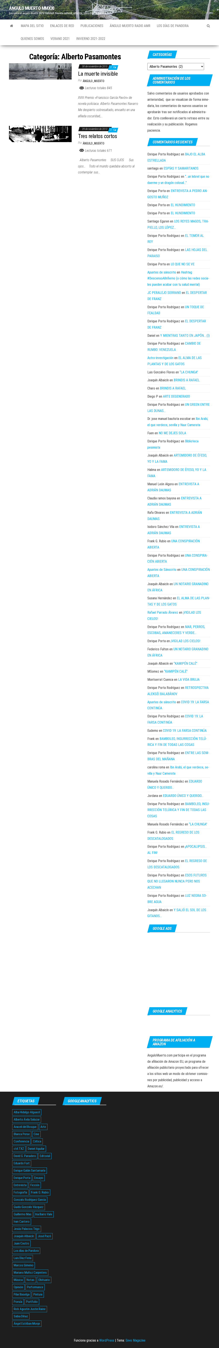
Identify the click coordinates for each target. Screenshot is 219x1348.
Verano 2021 (60, 39)
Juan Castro (21, 1243)
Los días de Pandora (173, 26)
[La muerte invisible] (40, 71)
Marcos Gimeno (23, 1265)
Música (18, 1280)
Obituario (44, 1280)
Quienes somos (32, 39)
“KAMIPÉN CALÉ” (185, 663)
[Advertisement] (178, 970)
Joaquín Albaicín (24, 1236)
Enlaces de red (62, 26)
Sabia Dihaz (21, 1316)
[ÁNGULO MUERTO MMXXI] (12, 26)
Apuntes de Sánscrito (161, 570)
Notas (30, 1280)
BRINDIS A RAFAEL (187, 380)
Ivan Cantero (22, 1221)
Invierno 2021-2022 (90, 39)
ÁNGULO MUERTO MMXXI (31, 8)
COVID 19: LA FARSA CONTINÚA (185, 731)
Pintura (37, 1294)
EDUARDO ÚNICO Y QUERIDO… (183, 796)
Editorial (45, 1156)
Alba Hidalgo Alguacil (27, 1112)
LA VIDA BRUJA (189, 680)
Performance (35, 1287)
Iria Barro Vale (43, 1214)
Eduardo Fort (22, 1163)
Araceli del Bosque (25, 1127)
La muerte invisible (98, 74)
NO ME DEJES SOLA (172, 433)
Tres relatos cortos (97, 136)
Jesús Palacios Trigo (27, 1229)
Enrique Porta (22, 1178)
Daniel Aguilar (36, 1149)
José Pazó (44, 1236)
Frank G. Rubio (40, 1192)
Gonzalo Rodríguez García (30, 1200)
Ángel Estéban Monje (27, 1323)
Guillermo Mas (22, 1214)
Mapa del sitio (32, 26)
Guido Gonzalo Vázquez (28, 1207)
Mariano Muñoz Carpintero (30, 1272)
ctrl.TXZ (19, 1149)
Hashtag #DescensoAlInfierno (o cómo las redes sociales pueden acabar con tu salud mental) (178, 278)
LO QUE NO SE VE (182, 264)
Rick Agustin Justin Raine (30, 1309)
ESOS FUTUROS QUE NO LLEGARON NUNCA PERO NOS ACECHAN (177, 881)
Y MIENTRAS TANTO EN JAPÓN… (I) (185, 336)
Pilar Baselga (22, 1294)
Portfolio (32, 1302)
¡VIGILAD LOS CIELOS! (185, 641)
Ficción (34, 1185)
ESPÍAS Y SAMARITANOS (181, 168)
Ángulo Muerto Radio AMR (130, 26)
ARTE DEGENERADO (176, 396)
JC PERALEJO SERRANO (164, 293)
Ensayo (38, 1178)
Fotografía (20, 1192)
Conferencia (21, 1141)
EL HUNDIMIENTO (183, 205)
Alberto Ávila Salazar (27, 1119)
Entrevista (20, 1185)
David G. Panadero (25, 1156)
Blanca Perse (22, 1134)
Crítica (37, 1141)
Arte (43, 1127)
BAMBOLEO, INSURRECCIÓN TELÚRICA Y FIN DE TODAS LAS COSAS (178, 810)
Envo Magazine (135, 1340)
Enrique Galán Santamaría (29, 1170)
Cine (36, 1134)
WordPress (106, 1340)
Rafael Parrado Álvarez (162, 612)
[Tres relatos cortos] (40, 134)
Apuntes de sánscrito (161, 272)
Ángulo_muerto (93, 81)
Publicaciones (91, 26)
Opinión (18, 1287)
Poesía (18, 1302)
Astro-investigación (160, 358)
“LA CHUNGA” (189, 372)
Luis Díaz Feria (22, 1258)
